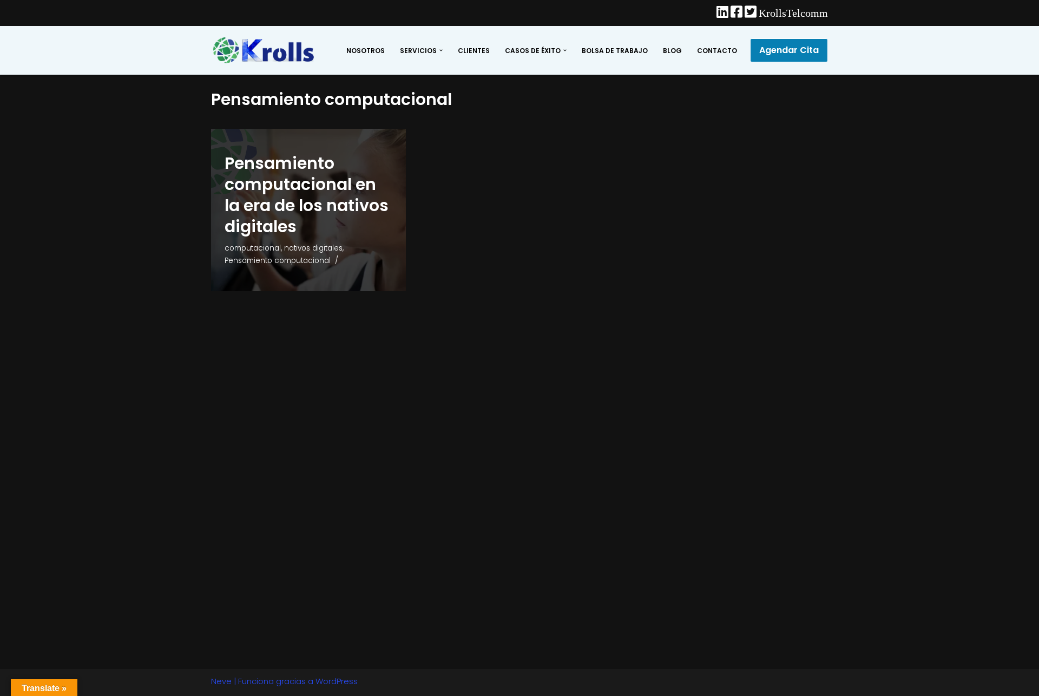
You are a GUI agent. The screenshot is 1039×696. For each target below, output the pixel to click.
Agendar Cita (789, 50)
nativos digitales (313, 248)
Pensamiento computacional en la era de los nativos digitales (307, 195)
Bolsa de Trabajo (615, 50)
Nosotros (365, 50)
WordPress (336, 681)
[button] (441, 50)
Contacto (717, 50)
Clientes (474, 50)
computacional (253, 248)
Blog (672, 50)
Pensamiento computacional (278, 260)
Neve (221, 681)
